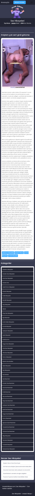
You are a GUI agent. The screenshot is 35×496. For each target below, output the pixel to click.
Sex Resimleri (6, 379)
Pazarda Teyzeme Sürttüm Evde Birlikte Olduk (15, 477)
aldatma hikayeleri (8, 253)
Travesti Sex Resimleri (8, 427)
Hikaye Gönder (19, 2)
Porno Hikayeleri (7, 357)
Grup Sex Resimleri (8, 401)
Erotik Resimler (6, 392)
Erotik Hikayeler (7, 295)
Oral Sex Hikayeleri (8, 348)
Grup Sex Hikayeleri (8, 313)
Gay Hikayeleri (6, 304)
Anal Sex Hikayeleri (8, 278)
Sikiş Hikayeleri (6, 436)
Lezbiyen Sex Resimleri (9, 405)
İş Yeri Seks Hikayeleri (8, 322)
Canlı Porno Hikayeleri (9, 287)
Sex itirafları (6, 374)
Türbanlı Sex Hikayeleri (9, 449)
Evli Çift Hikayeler (7, 300)
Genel (4, 309)
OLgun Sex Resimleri (8, 414)
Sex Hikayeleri (6, 370)
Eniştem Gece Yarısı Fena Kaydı (11, 463)
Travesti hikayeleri (7, 444)
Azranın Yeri (6, 282)
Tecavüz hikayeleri (8, 440)
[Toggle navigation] (31, 2)
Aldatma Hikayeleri (8, 269)
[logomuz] (17, 12)
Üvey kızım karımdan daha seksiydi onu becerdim (16, 470)
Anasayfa (5, 2)
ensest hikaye (19, 253)
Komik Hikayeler (7, 326)
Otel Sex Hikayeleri (8, 352)
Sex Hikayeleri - (17, 494)
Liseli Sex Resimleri (8, 409)
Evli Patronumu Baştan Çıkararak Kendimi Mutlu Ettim (17, 466)
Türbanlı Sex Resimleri (9, 431)
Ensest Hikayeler (7, 291)
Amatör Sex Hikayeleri (9, 274)
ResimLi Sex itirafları (8, 361)
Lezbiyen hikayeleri (8, 331)
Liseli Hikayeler (6, 335)
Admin (13, 23)
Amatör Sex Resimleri (8, 383)
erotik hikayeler (13, 256)
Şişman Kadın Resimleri (9, 422)
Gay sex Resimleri (7, 396)
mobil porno (6, 339)
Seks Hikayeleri (7, 365)
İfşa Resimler (6, 317)
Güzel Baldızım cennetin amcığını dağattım (15, 473)
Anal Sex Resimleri (8, 387)
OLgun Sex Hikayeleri (8, 344)
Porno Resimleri (7, 418)
